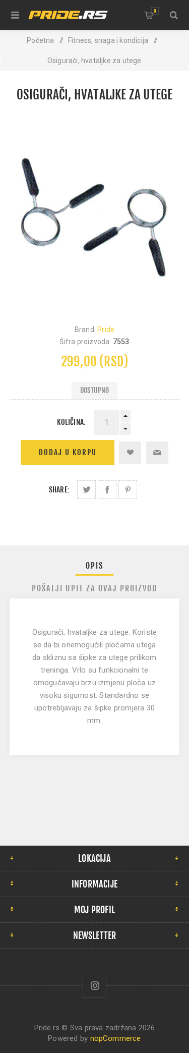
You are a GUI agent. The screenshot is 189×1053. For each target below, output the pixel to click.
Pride (105, 329)
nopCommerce (115, 1038)
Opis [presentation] (94, 566)
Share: (59, 489)
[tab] (95, 566)
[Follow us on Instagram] (94, 985)
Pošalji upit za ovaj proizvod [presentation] (94, 588)
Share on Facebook (107, 489)
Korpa (155, 11)
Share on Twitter (86, 489)
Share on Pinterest (127, 489)
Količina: (71, 422)
